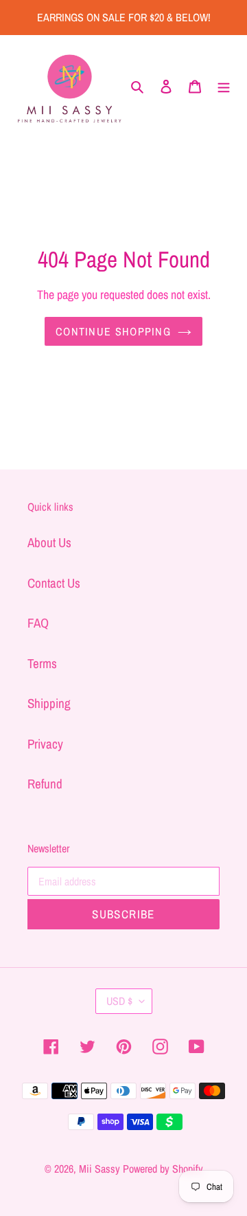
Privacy (45, 744)
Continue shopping (113, 331)
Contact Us (53, 583)
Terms (42, 663)
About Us (49, 542)
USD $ (119, 1000)
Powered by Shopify (163, 1168)
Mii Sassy (99, 1168)
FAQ (38, 623)
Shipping (49, 703)
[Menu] (223, 85)
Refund (44, 784)
